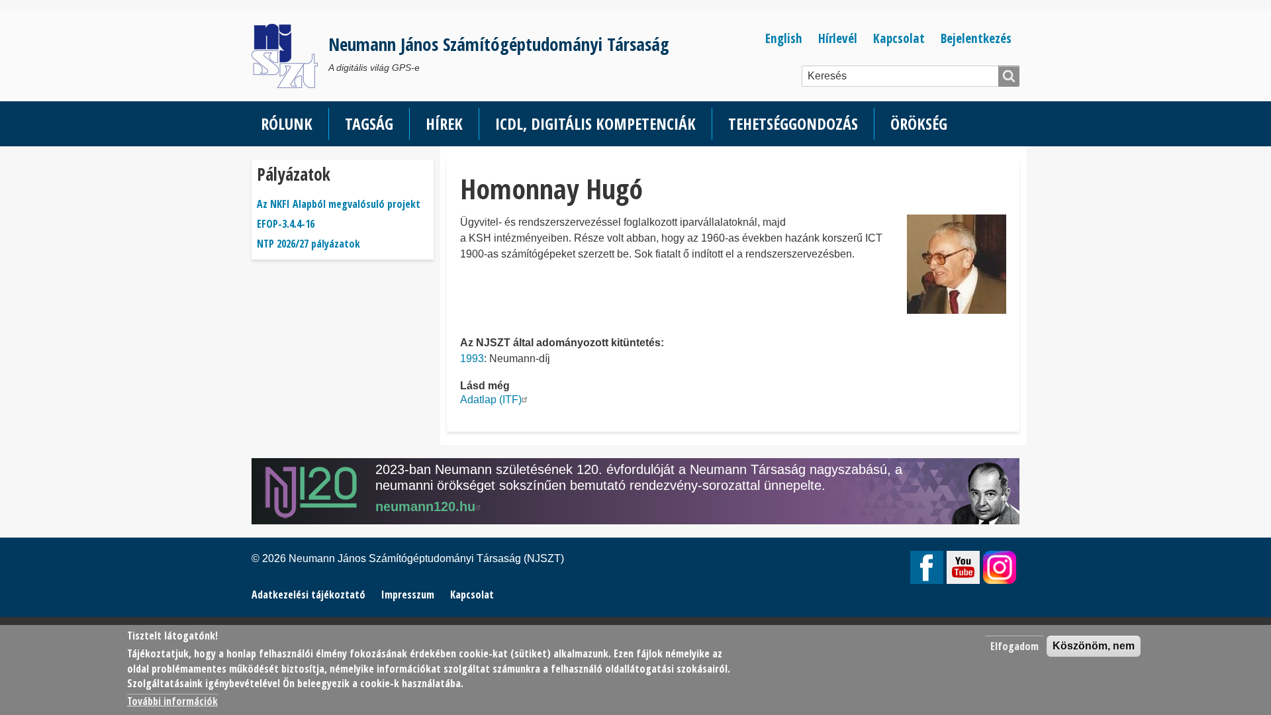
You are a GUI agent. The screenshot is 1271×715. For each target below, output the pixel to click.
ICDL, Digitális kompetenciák (595, 123)
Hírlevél (837, 38)
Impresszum (407, 594)
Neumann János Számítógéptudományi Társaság (498, 44)
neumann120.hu (425, 506)
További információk (172, 701)
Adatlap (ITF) (491, 399)
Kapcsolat (899, 38)
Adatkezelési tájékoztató (308, 594)
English (783, 38)
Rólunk (286, 123)
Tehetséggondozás (793, 123)
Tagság (369, 123)
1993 (472, 358)
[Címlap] (290, 56)
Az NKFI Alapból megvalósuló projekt (338, 204)
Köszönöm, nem (1094, 645)
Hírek (444, 123)
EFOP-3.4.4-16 (285, 223)
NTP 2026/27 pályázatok (308, 243)
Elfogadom (1014, 646)
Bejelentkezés (976, 38)
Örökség (918, 123)
